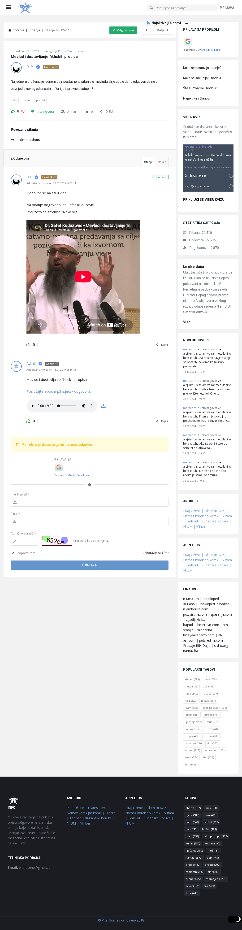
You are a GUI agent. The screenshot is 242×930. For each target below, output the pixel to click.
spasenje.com (221, 614)
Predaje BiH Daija (196, 645)
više (186, 322)
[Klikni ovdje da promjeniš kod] (57, 541)
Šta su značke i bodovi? (200, 88)
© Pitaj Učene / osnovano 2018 (121, 920)
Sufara (227, 516)
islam (191, 707)
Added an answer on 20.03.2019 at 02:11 (51, 183)
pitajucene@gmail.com (31, 867)
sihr (212, 743)
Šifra (15, 514)
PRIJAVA (227, 8)
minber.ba (204, 630)
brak (210, 679)
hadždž (210, 693)
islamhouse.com (195, 609)
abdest (192, 679)
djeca (191, 686)
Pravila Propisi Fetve (71, 51)
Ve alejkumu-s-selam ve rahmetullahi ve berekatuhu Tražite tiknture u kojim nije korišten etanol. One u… (207, 387)
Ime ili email (20, 494)
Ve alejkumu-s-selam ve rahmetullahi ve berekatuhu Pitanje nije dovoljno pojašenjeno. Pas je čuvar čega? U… (207, 414)
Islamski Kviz (214, 510)
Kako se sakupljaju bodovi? (203, 78)
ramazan (193, 743)
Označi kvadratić (23, 533)
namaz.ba (190, 650)
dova (209, 686)
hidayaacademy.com (199, 635)
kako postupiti (215, 707)
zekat (191, 757)
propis (192, 736)
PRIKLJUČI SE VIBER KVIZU (204, 199)
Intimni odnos (28, 139)
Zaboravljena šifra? (156, 553)
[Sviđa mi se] (13, 110)
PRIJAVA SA (62, 459)
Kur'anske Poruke (215, 521)
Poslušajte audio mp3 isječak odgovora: (58, 391)
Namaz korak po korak (200, 516)
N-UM (187, 526)
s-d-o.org (221, 645)
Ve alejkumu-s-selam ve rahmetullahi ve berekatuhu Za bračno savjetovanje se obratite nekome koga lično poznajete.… (207, 357)
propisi (40, 100)
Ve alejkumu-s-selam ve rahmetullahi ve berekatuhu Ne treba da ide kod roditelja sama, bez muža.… (207, 468)
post (212, 729)
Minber (201, 526)
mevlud (26, 100)
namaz (193, 729)
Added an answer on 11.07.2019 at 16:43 (51, 369)
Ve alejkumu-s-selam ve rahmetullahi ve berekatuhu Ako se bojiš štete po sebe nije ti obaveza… (207, 441)
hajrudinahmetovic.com (201, 624)
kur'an (192, 715)
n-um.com (191, 598)
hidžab (208, 700)
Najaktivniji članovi (166, 23)
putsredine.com (211, 640)
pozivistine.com (195, 614)
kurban (211, 715)
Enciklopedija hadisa (214, 604)
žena (191, 764)
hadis (191, 693)
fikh (15, 100)
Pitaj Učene (192, 510)
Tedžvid (192, 521)
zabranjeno (215, 750)
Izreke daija (193, 266)
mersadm (189, 349)
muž (212, 722)
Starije (148, 162)
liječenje (193, 722)
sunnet (192, 750)
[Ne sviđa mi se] (23, 110)
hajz (190, 700)
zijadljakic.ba (195, 619)
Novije (162, 162)
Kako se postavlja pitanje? (202, 68)
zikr (208, 757)
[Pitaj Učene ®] (40, 7)
